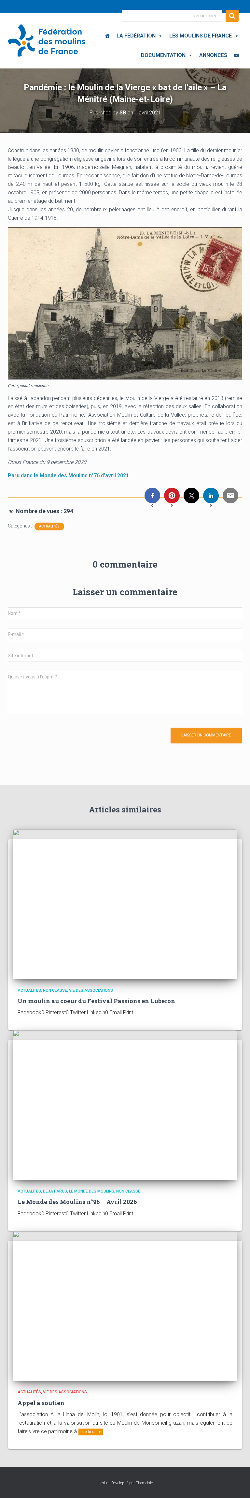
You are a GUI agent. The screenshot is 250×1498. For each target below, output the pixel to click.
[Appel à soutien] (125, 1305)
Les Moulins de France (200, 36)
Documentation (163, 55)
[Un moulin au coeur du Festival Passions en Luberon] (125, 903)
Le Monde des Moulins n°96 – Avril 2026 (77, 1202)
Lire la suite (90, 1432)
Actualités (49, 526)
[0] (152, 495)
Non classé (55, 990)
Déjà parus (55, 1191)
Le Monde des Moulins (91, 1191)
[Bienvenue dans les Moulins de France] (107, 36)
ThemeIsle (144, 1483)
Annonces (213, 55)
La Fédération (136, 36)
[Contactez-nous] (236, 55)
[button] (159, 36)
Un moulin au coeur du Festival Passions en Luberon (96, 1001)
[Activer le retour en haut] (237, 1485)
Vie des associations (91, 990)
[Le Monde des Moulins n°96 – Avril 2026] (125, 1104)
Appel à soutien (41, 1403)
